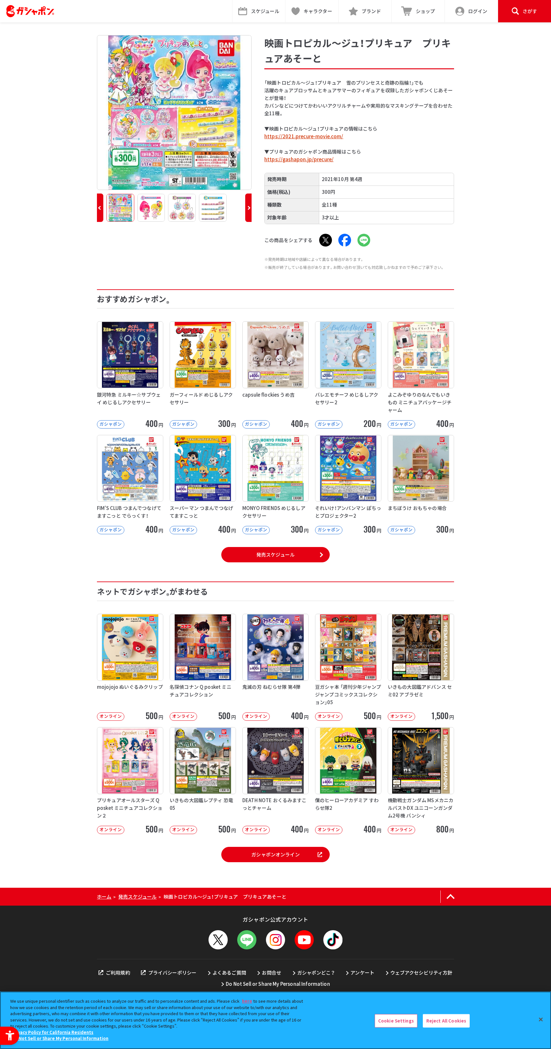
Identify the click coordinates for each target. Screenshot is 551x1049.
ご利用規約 (118, 972)
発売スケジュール (275, 554)
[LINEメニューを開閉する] (246, 939)
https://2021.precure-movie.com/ (303, 136)
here (247, 1001)
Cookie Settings (396, 1021)
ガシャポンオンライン (275, 854)
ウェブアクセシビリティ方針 (421, 972)
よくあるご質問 (229, 972)
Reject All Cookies (446, 1021)
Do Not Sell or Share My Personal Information (278, 983)
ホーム (104, 896)
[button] (100, 208)
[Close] (541, 1020)
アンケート (362, 972)
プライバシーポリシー (172, 972)
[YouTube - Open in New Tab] (304, 939)
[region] (275, 1020)
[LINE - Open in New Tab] (363, 240)
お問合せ (271, 972)
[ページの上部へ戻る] (450, 896)
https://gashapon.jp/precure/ (299, 159)
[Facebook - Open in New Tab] (344, 240)
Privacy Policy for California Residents (52, 1032)
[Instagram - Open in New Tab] (275, 939)
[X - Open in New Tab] (325, 240)
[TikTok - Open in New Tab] (332, 939)
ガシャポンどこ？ (316, 972)
